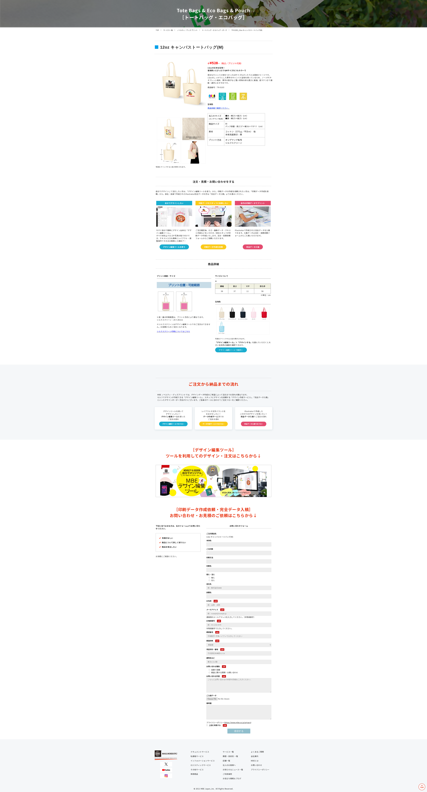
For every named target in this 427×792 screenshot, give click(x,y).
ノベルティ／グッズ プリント (187, 30)
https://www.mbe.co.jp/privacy (238, 722)
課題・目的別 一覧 (230, 756)
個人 (213, 577)
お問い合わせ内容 (213, 676)
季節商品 (194, 774)
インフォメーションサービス (203, 760)
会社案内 (254, 756)
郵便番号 (209, 632)
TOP (157, 30)
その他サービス (197, 769)
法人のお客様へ (229, 765)
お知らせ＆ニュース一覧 (233, 769)
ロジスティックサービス (201, 765)
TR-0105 (174, 225)
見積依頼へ (213, 225)
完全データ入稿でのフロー (253, 424)
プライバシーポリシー (260, 769)
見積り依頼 (215, 669)
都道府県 (209, 640)
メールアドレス (212, 609)
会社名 (208, 584)
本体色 (208, 540)
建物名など (210, 658)
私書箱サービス (197, 756)
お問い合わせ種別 (213, 666)
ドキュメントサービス (200, 751)
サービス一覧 (168, 30)
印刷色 (208, 566)
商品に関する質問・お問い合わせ (224, 672)
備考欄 (208, 703)
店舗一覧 (226, 760)
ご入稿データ (211, 695)
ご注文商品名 (211, 533)
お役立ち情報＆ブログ (232, 778)
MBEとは (254, 760)
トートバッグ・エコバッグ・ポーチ (214, 30)
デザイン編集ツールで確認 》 (231, 350)
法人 (213, 580)
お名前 (208, 601)
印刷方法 (209, 557)
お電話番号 (210, 620)
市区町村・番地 (212, 649)
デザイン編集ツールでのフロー (173, 424)
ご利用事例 (227, 774)
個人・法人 (210, 574)
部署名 (208, 592)
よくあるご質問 (257, 751)
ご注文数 (209, 549)
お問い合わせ (256, 765)
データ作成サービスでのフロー (213, 424)
